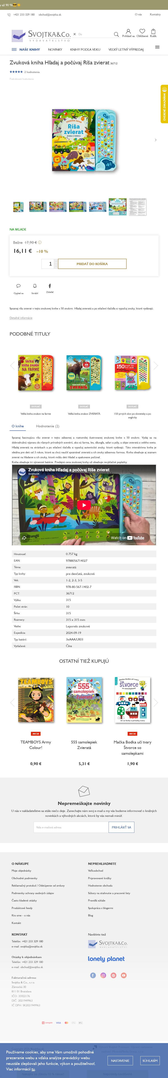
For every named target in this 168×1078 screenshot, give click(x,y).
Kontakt (16, 923)
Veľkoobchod (95, 870)
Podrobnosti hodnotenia (22, 78)
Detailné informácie (21, 317)
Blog (90, 915)
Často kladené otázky (24, 900)
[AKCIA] (36, 700)
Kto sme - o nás (21, 915)
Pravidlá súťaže (96, 900)
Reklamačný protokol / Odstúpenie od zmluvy (38, 885)
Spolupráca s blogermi (100, 908)
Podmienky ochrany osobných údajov (33, 893)
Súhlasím (150, 1061)
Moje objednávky (21, 870)
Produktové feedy (22, 908)
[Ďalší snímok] (156, 140)
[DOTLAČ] (36, 373)
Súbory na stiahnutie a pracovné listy (109, 893)
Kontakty (155, 14)
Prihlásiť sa (121, 827)
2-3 (74, 580)
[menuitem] (26, 50)
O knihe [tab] (18, 426)
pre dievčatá (74, 574)
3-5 (80, 580)
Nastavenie (120, 1061)
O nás (138, 14)
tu (33, 1068)
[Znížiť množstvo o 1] (56, 266)
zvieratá (71, 567)
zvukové (89, 574)
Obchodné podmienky (24, 878)
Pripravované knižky (99, 878)
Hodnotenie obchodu (100, 885)
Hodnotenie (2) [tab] (47, 426)
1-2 (68, 580)
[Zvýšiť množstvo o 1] (56, 261)
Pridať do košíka (92, 264)
